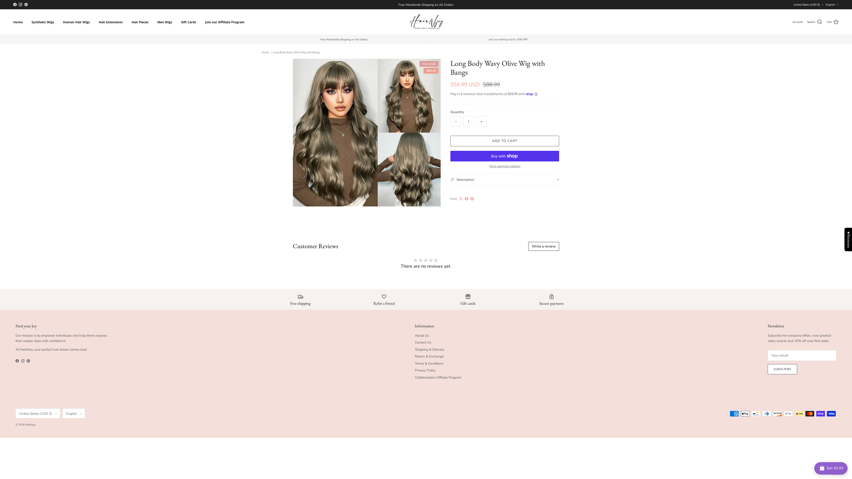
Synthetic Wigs (43, 22)
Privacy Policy (425, 370)
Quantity (457, 112)
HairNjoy (30, 424)
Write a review (544, 246)
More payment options (505, 166)
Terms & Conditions (429, 363)
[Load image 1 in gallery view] (367, 132)
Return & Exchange (429, 356)
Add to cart (504, 141)
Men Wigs (164, 22)
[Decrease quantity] (455, 121)
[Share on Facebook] (466, 198)
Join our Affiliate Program (225, 22)
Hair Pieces (140, 22)
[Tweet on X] (461, 198)
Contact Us (423, 342)
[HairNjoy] (426, 22)
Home (18, 22)
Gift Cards (188, 22)
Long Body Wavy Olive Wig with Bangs (296, 52)
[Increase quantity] (481, 121)
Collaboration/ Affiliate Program (438, 377)
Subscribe (782, 369)
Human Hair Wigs (76, 22)
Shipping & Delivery (429, 349)
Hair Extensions (111, 22)
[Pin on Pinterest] (472, 198)
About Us (422, 335)
